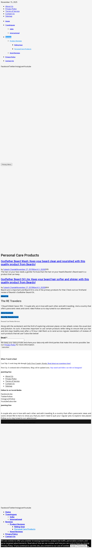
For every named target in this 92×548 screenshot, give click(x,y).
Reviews (8, 37)
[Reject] (88, 546)
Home (7, 21)
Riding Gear (18, 45)
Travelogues (10, 25)
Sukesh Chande (9, 269)
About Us (9, 6)
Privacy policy (81, 546)
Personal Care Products (22, 49)
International (15, 33)
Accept (73, 546)
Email (4, 337)
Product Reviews (16, 41)
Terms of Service (12, 11)
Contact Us (10, 13)
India (11, 29)
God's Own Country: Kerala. (49, 363)
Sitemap (8, 16)
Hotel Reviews (15, 53)
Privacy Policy (11, 9)
